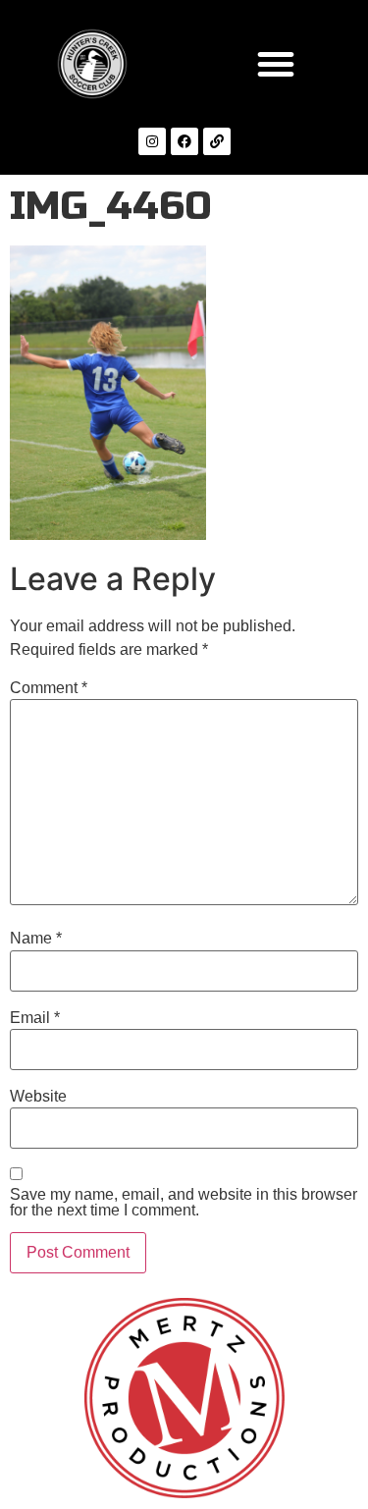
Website (38, 1097)
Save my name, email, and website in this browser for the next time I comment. (183, 1202)
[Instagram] (152, 141)
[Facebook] (184, 141)
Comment (48, 688)
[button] (275, 63)
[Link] (217, 141)
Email (35, 1018)
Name (36, 938)
